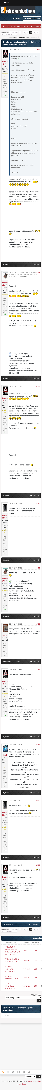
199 (35, 977)
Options (34, 42)
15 (27, 32)
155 (35, 960)
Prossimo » (8, 34)
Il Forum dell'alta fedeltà (13, 26)
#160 (38, 865)
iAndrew (31, 1081)
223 (35, 969)
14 (24, 32)
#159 (38, 801)
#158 (38, 745)
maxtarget (26, 986)
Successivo (33, 924)
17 (34, 32)
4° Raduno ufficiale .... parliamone (10, 985)
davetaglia (23, 276)
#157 (38, 669)
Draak (5, 755)
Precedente (8, 924)
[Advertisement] (21, 1045)
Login (17, 18)
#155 (38, 568)
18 (37, 32)
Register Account (33, 18)
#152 (38, 272)
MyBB (13, 1081)
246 (35, 951)
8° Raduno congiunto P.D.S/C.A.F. (10, 968)
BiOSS (26, 951)
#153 (38, 386)
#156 (38, 624)
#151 (38, 50)
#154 (38, 503)
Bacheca (27, 26)
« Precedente (14, 32)
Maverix (26, 969)
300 (35, 986)
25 (2, 34)
